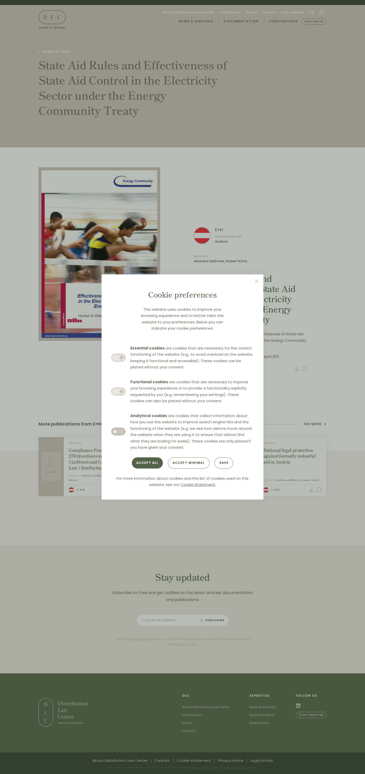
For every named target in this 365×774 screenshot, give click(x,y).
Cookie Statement (198, 484)
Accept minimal (189, 463)
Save (224, 463)
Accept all (147, 463)
